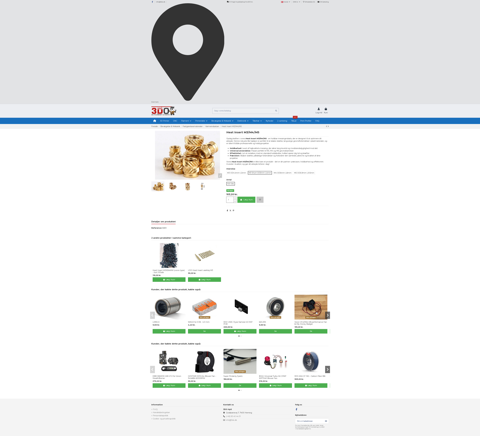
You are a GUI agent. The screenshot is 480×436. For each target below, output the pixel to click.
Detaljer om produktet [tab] (163, 221)
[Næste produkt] (328, 126)
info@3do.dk (160, 2)
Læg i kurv (248, 200)
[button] (239, 336)
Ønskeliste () (310, 2)
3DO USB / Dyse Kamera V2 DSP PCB (238, 323)
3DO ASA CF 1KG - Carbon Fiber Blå (309, 376)
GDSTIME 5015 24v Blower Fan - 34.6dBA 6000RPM (202, 377)
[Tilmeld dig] (326, 421)
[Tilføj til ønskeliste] (260, 200)
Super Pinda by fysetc (233, 376)
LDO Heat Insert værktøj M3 (200, 270)
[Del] (227, 210)
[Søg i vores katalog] (276, 111)
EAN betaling (324, 2)
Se (204, 331)
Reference (156, 228)
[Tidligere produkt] (327, 126)
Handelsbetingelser (161, 412)
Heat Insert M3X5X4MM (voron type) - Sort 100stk (169, 271)
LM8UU (156, 322)
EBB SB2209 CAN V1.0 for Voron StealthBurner (167, 377)
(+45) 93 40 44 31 (233, 416)
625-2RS (262, 322)
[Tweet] (230, 210)
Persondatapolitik (160, 415)
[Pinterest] (233, 210)
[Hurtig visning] (171, 267)
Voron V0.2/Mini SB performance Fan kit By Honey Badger (310, 323)
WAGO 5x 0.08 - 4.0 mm (199, 322)
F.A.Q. (155, 409)
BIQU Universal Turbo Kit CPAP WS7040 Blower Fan (272, 377)
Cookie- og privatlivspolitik (164, 419)
